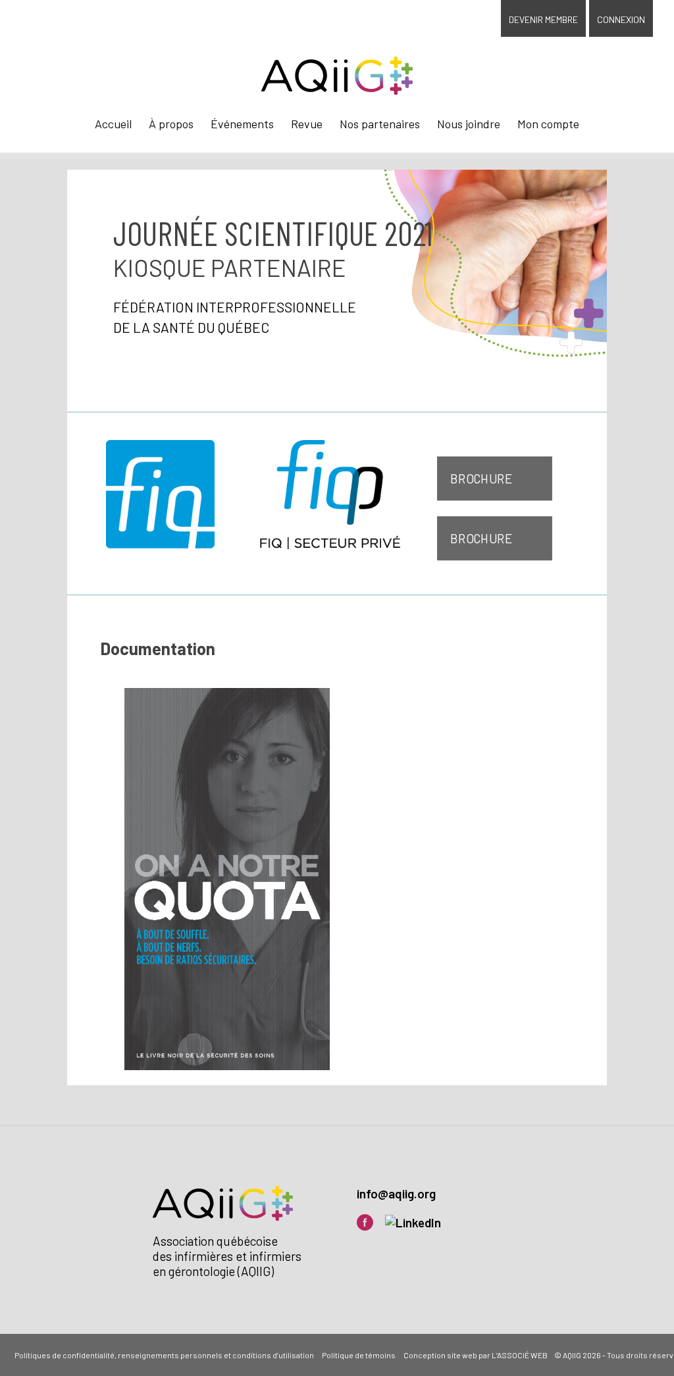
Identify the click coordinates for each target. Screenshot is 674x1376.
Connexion (621, 19)
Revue (307, 123)
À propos (171, 123)
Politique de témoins (359, 1355)
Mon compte (548, 123)
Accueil (113, 123)
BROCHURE (481, 478)
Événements (242, 123)
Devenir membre (543, 19)
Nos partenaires (380, 123)
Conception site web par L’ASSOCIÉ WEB (475, 1355)
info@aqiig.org (396, 1193)
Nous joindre (468, 123)
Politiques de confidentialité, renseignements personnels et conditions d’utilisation (164, 1355)
